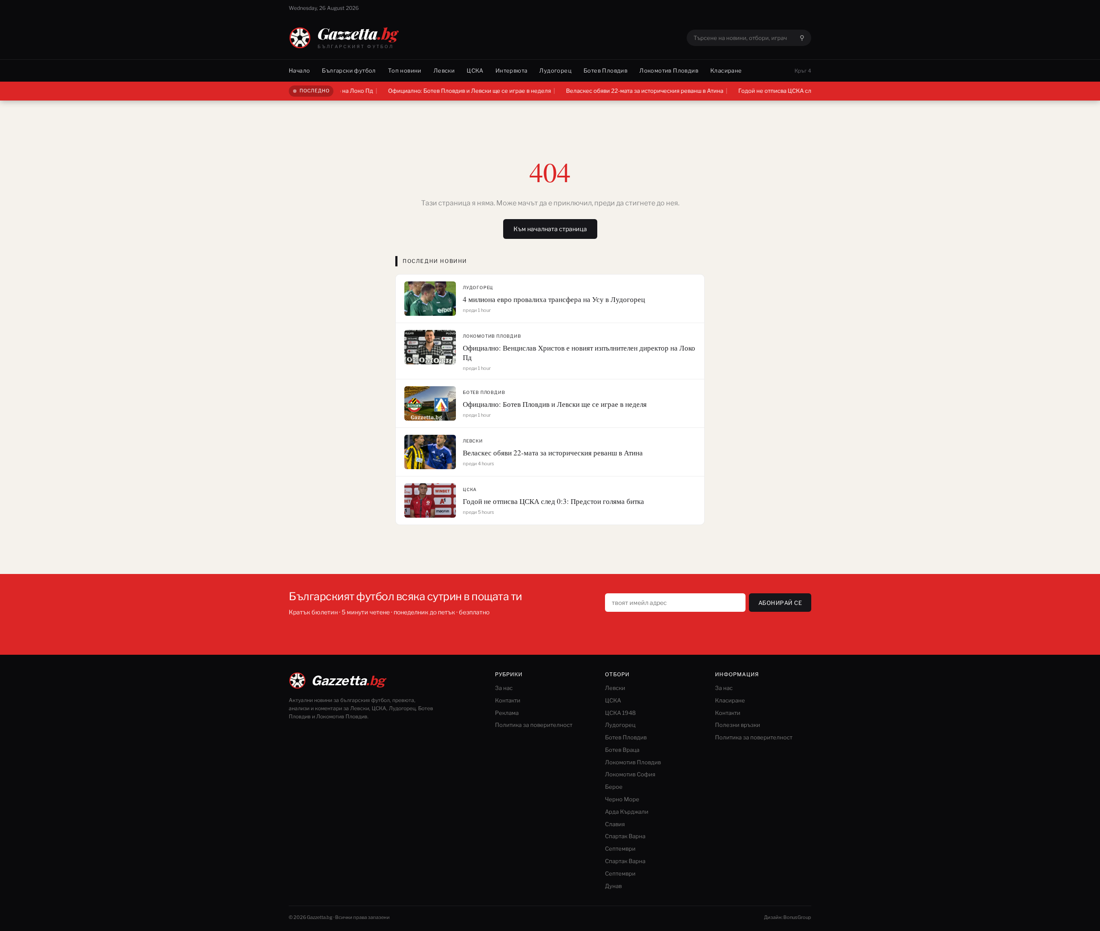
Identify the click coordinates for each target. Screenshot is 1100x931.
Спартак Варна (625, 836)
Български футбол (349, 70)
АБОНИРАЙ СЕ (780, 602)
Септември (620, 848)
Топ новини (405, 70)
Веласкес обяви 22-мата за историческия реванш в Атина (617, 90)
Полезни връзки (737, 724)
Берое (614, 786)
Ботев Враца (622, 749)
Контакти (507, 700)
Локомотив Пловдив (668, 70)
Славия (615, 824)
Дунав (613, 885)
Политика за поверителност (533, 724)
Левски (444, 70)
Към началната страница (550, 228)
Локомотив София (630, 774)
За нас (504, 687)
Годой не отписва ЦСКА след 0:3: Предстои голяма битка (789, 90)
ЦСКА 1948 (620, 712)
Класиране (726, 70)
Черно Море (622, 799)
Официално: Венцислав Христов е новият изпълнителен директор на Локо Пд (579, 352)
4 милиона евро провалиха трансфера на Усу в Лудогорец (554, 299)
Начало (299, 70)
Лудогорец (555, 70)
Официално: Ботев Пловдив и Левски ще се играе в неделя (442, 90)
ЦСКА (475, 70)
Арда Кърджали (626, 811)
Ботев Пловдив (605, 70)
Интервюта (511, 70)
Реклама (507, 712)
